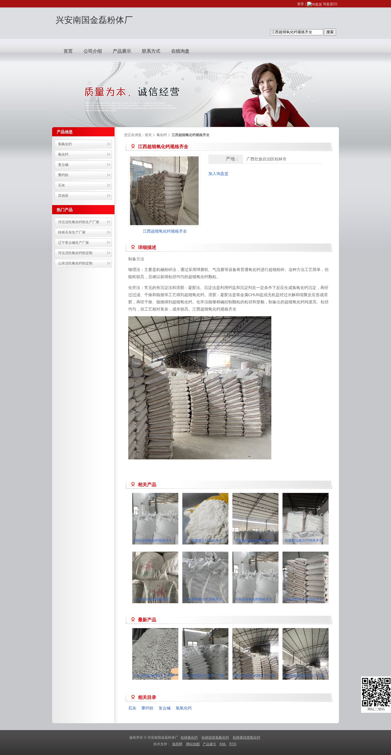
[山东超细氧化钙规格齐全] (166, 586)
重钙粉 (63, 175)
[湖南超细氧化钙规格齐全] (166, 527)
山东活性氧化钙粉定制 (75, 263)
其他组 (63, 196)
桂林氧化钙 (189, 738)
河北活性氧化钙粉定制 (75, 253)
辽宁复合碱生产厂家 (73, 243)
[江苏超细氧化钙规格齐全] (317, 586)
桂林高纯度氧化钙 (246, 738)
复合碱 (63, 165)
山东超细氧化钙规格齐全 (153, 599)
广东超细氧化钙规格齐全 (203, 540)
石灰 (61, 185)
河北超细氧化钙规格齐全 (203, 599)
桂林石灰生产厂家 (72, 232)
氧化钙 (63, 154)
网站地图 (193, 744)
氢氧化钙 (65, 144)
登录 (300, 4)
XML (222, 744)
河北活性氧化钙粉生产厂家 (78, 222)
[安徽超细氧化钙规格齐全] (266, 527)
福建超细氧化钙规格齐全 (304, 540)
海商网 (177, 744)
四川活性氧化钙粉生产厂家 (253, 676)
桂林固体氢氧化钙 (215, 738)
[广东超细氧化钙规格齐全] (216, 527)
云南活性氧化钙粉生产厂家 (153, 676)
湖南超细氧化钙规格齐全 (153, 540)
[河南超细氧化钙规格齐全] (266, 586)
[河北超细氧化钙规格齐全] (216, 586)
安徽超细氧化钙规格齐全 (253, 540)
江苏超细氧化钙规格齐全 (304, 599)
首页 (148, 135)
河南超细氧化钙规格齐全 (253, 599)
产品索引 (209, 744)
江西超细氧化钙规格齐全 (165, 231)
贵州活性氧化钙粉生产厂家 (203, 676)
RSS (232, 744)
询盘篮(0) (330, 4)
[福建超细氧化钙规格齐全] (317, 527)
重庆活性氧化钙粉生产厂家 (303, 676)
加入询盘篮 (218, 173)
